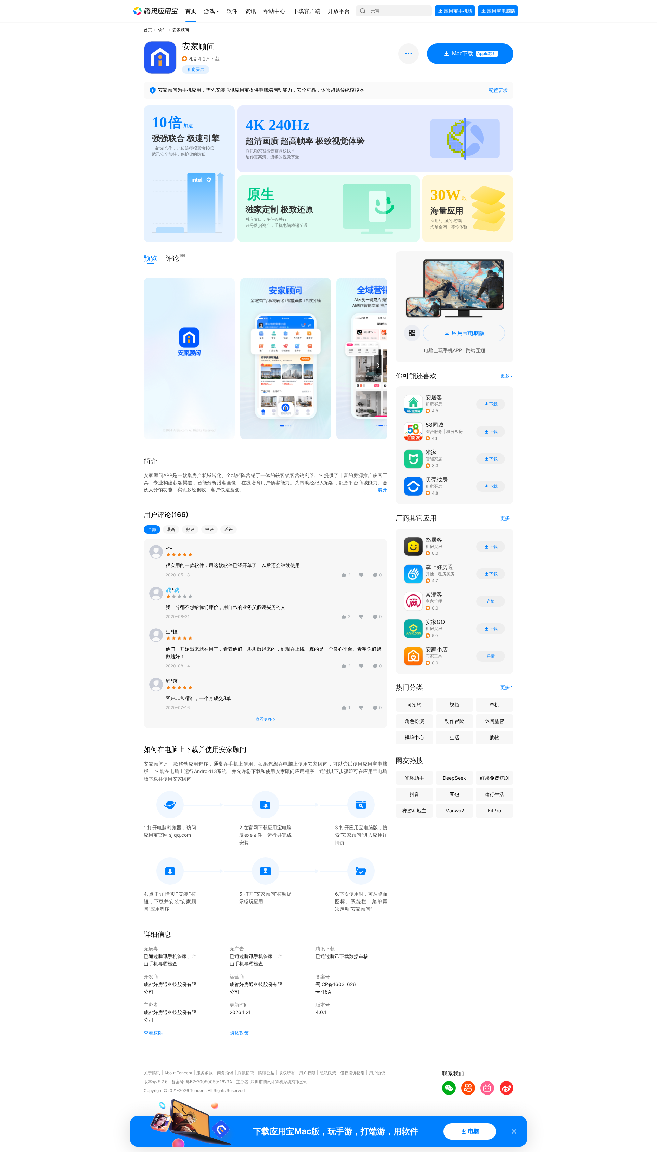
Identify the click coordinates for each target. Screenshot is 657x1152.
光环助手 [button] (414, 778)
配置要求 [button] (498, 90)
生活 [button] (454, 737)
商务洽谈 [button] (225, 1072)
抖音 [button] (414, 794)
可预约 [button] (414, 704)
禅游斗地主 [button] (414, 811)
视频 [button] (454, 704)
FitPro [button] (494, 811)
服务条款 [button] (204, 1072)
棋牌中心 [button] (414, 737)
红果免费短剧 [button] (494, 778)
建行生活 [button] (494, 794)
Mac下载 (474, 53)
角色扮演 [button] (414, 721)
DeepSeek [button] (454, 778)
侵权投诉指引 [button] (352, 1072)
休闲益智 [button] (494, 721)
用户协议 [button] (377, 1072)
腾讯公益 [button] (266, 1072)
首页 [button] (148, 30)
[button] (155, 11)
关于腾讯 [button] (152, 1072)
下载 (493, 404)
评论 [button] (172, 258)
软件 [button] (162, 30)
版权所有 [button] (287, 1072)
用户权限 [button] (307, 1072)
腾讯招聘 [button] (245, 1072)
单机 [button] (494, 704)
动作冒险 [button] (454, 721)
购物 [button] (494, 737)
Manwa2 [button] (454, 811)
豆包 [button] (454, 794)
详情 (491, 601)
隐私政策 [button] (239, 1033)
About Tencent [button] (178, 1072)
